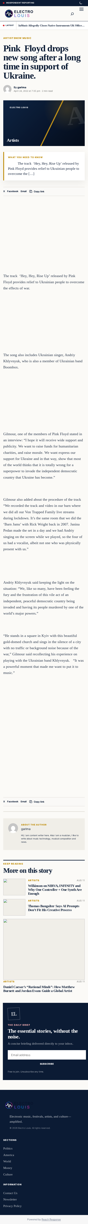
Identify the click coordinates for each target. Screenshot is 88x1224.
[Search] (72, 13)
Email (24, 191)
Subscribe (47, 1063)
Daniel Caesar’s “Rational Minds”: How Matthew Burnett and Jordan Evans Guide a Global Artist (38, 989)
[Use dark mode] (80, 3)
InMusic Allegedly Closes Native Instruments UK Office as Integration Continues (51, 25)
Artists (9, 38)
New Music (23, 38)
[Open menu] (81, 13)
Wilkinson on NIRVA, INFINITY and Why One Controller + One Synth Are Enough (55, 890)
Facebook (12, 191)
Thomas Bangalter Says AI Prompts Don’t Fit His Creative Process (53, 908)
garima (21, 87)
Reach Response (51, 1219)
